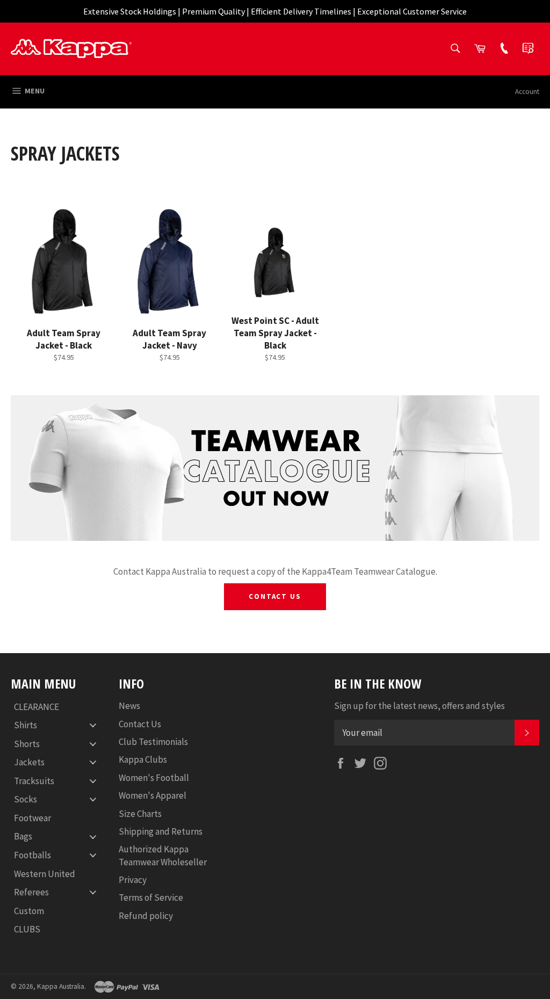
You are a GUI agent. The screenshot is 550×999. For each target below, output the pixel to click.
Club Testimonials (153, 742)
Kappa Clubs (143, 759)
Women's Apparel (152, 795)
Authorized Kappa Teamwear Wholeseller (163, 855)
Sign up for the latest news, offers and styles (419, 706)
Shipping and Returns (160, 831)
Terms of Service (151, 897)
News (129, 706)
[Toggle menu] (93, 725)
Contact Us (275, 596)
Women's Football (154, 778)
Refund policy (146, 916)
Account (527, 91)
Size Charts (140, 814)
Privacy (133, 880)
